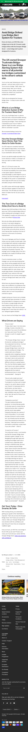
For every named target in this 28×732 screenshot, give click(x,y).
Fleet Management (19, 560)
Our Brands (5, 669)
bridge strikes (10, 560)
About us (4, 637)
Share (3, 569)
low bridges (16, 562)
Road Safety (17, 564)
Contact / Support (7, 640)
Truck (23, 564)
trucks (7, 566)
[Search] (19, 4)
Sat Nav (4, 609)
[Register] (24, 688)
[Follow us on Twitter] (7, 703)
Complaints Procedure (5, 673)
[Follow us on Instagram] (10, 703)
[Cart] (22, 4)
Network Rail (9, 564)
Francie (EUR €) (7, 709)
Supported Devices (18, 613)
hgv (7, 562)
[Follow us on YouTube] (14, 703)
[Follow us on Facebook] (3, 703)
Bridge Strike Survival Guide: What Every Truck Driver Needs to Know (12, 598)
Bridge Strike (14, 558)
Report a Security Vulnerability (20, 628)
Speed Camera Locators (6, 613)
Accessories (5, 617)
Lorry (10, 562)
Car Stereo (5, 628)
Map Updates (5, 625)
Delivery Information (5, 647)
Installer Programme (5, 655)
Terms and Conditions (19, 618)
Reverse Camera (6, 623)
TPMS (3, 620)
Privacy (18, 609)
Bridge (4, 29)
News (3, 651)
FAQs (3, 643)
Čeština (16, 709)
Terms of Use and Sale (20, 623)
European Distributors (5, 665)
